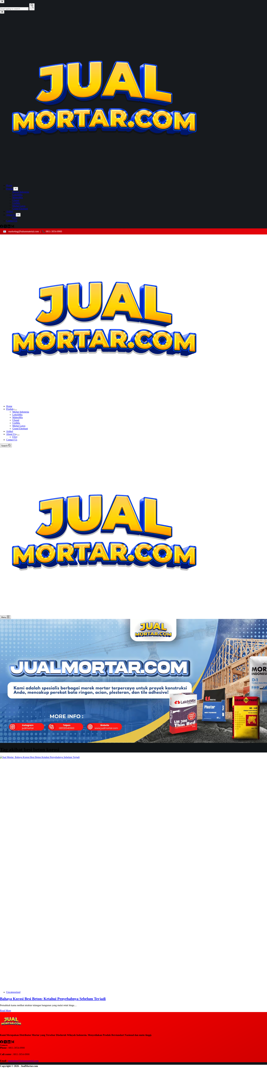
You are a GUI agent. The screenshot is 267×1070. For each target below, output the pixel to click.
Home (9, 406)
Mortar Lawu (18, 425)
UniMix (16, 423)
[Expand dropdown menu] (16, 409)
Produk (9, 409)
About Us (11, 434)
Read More (5, 1010)
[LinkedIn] (9, 1042)
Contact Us (11, 439)
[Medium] (12, 1042)
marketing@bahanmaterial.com (23, 231)
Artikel (9, 431)
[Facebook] (2, 1042)
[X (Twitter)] (5, 1042)
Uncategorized (13, 992)
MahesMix (17, 417)
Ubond (15, 420)
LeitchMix (17, 414)
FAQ (14, 437)
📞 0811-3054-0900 (52, 231)
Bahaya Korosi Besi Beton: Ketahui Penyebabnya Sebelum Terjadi (53, 999)
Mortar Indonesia (20, 411)
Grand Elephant (20, 428)
